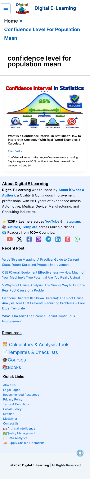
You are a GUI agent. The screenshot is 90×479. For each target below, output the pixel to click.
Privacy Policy (12, 399)
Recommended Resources (21, 394)
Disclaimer (10, 418)
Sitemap (8, 414)
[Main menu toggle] (5, 8)
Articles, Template (22, 227)
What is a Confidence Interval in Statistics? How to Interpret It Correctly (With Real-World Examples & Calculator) (44, 139)
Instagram (71, 221)
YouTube (52, 221)
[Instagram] (39, 239)
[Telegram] (48, 239)
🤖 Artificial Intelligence (19, 428)
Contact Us (10, 423)
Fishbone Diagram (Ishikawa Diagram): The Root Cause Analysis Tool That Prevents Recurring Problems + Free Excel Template (43, 303)
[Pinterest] (68, 239)
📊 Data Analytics (15, 438)
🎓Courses (14, 359)
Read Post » (15, 151)
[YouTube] (10, 239)
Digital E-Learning (55, 8)
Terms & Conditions (16, 404)
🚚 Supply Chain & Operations (23, 443)
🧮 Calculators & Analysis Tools (35, 344)
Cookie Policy (12, 409)
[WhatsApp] (77, 239)
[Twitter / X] (19, 239)
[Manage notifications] (80, 453)
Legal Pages (11, 390)
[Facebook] (29, 239)
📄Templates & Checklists (30, 352)
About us (9, 385)
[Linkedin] (58, 239)
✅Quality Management (19, 433)
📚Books (11, 367)
